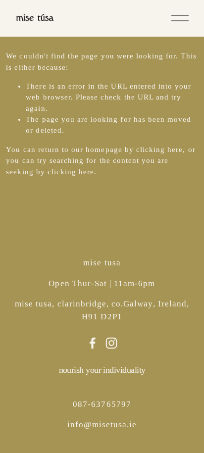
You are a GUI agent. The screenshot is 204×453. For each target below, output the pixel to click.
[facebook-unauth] (93, 343)
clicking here (159, 149)
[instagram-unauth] (111, 343)
